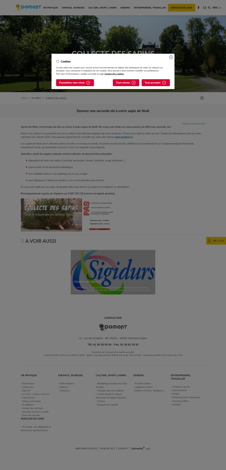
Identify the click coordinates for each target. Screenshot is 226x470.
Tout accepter (153, 82)
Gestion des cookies (114, 73)
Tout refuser (123, 82)
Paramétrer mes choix (72, 82)
